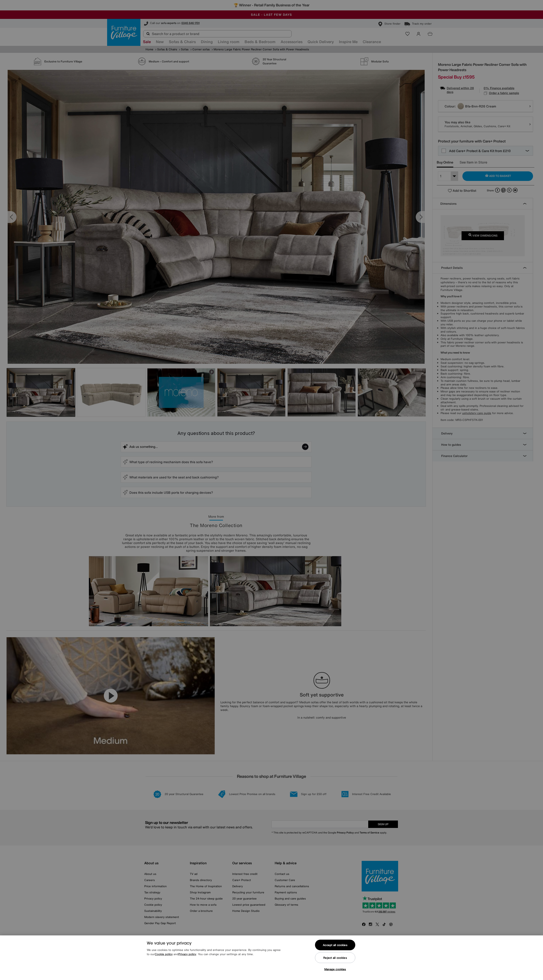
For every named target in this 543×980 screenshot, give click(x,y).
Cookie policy (164, 954)
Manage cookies (335, 969)
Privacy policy (187, 954)
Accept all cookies (335, 945)
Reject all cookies (335, 958)
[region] (271, 957)
